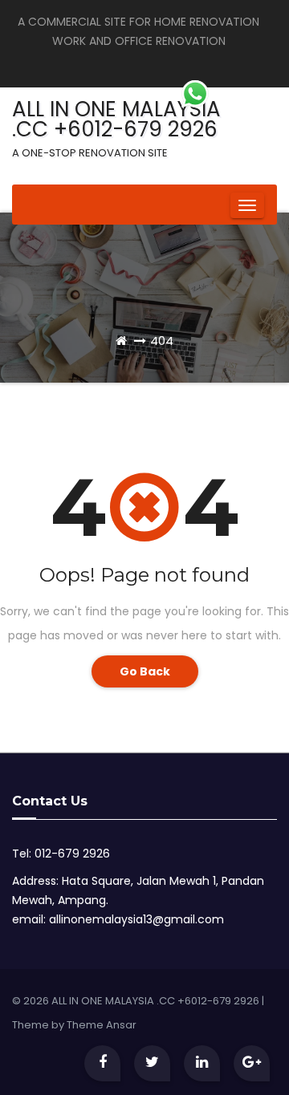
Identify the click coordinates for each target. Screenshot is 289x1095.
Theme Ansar (101, 1024)
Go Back (145, 671)
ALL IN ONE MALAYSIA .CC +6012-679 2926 (116, 127)
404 (161, 340)
